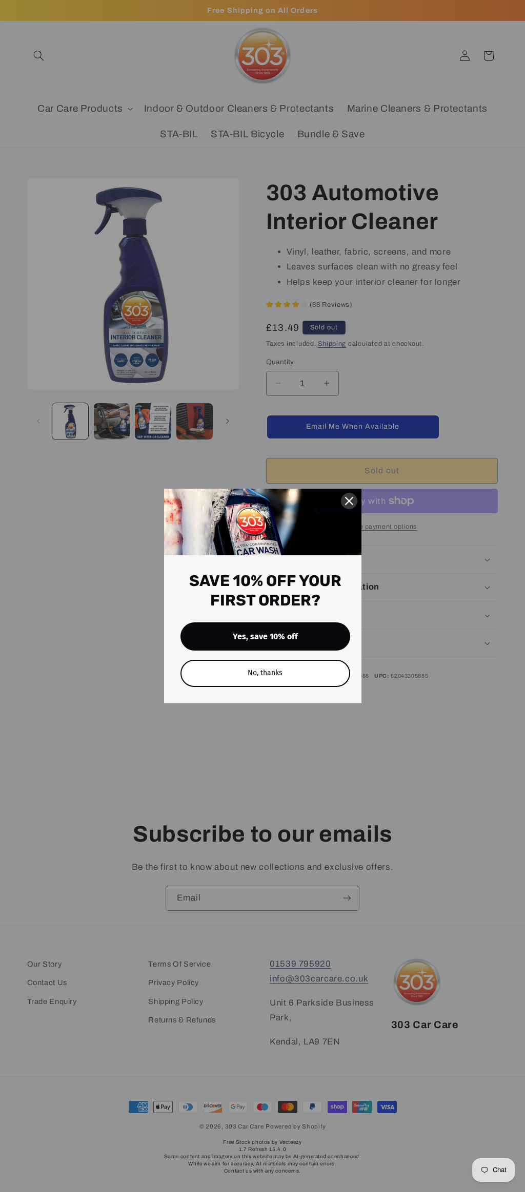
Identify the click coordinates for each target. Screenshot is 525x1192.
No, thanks (265, 672)
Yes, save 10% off (265, 636)
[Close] (349, 501)
